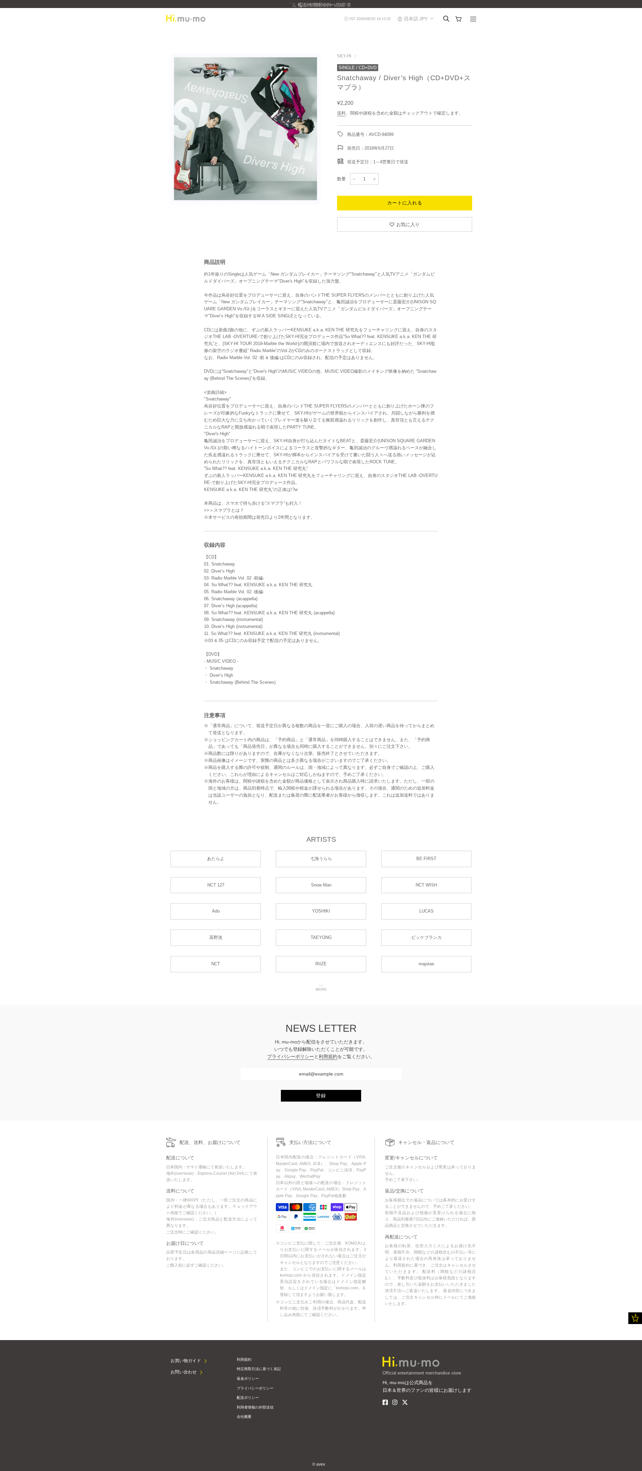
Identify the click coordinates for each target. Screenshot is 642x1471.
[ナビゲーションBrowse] (473, 20)
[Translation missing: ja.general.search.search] (446, 19)
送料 (341, 113)
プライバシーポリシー (290, 1056)
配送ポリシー (248, 1398)
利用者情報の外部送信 (255, 1407)
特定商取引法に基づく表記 (259, 1369)
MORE (321, 989)
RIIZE (321, 963)
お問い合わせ (184, 1371)
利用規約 (328, 1056)
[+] (374, 178)
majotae (426, 963)
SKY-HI (344, 55)
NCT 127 (215, 884)
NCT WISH (426, 884)
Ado (216, 911)
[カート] (458, 19)
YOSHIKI (321, 911)
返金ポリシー (248, 1378)
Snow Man (321, 884)
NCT (215, 963)
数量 (341, 178)
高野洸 (215, 937)
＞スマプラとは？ (226, 510)
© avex (318, 1464)
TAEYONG (321, 937)
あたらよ (215, 858)
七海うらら (321, 858)
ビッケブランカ (426, 937)
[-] (354, 178)
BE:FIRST (426, 858)
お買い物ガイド (186, 1360)
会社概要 (244, 1417)
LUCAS (426, 911)
